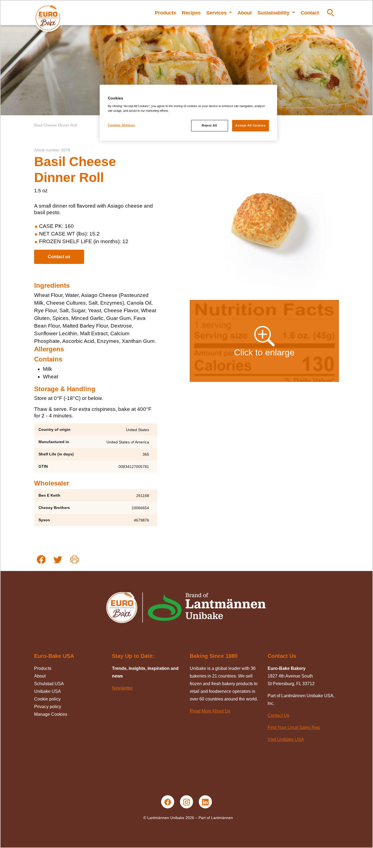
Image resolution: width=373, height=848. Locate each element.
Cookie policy (47, 699)
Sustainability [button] (274, 13)
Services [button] (217, 13)
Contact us (59, 256)
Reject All (209, 125)
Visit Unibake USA (286, 739)
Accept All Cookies (250, 125)
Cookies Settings (121, 125)
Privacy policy (47, 706)
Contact (310, 13)
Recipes (191, 13)
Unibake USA (47, 691)
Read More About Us (210, 711)
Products (165, 13)
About (245, 13)
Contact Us (278, 715)
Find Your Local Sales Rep (294, 727)
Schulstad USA (49, 683)
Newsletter (122, 688)
